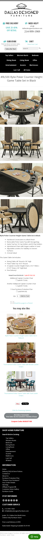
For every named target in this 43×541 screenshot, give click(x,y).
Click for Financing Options (21, 410)
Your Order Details (8, 482)
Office (35, 60)
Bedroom (35, 55)
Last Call (17, 70)
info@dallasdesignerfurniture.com (32, 27)
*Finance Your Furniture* (10, 480)
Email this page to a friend (23, 303)
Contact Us (6, 474)
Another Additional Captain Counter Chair (21, 284)
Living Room (24, 60)
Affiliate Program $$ (9, 487)
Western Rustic (22, 55)
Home (4, 469)
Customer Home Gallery (10, 489)
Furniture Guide (7, 491)
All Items (27, 70)
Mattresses (34, 65)
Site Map (5, 485)
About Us (5, 476)
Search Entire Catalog (10, 434)
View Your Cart (32, 44)
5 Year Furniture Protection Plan (22, 289)
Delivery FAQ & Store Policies (12, 471)
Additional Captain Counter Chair (21, 278)
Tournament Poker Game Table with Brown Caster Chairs (21, 365)
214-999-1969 (32, 31)
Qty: (14, 296)
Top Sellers (9, 55)
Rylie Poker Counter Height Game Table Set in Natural (21, 337)
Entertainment (11, 65)
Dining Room (11, 60)
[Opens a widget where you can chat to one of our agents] (34, 537)
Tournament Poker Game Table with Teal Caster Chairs (21, 394)
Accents (23, 65)
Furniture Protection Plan (10, 478)
